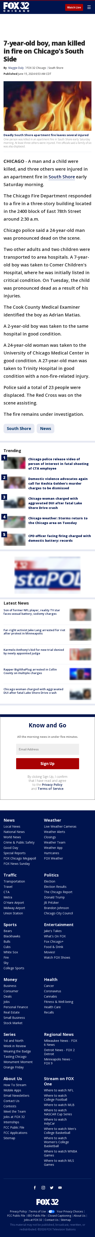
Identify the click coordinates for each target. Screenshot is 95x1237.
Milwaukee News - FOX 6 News (60, 1043)
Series (9, 1034)
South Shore (55, 68)
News (45, 428)
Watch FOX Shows (57, 957)
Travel (8, 886)
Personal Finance (16, 1007)
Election (49, 881)
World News (12, 837)
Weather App (53, 848)
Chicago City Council (58, 913)
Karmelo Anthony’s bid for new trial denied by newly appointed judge (34, 651)
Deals (8, 996)
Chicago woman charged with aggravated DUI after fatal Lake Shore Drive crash (55, 503)
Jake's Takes (53, 931)
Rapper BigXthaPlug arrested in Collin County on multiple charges (30, 671)
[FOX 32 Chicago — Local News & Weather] (16, 7)
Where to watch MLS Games (59, 1162)
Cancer (49, 986)
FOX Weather (53, 858)
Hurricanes (51, 853)
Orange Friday (14, 1067)
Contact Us (11, 1101)
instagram (43, 1187)
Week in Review (15, 1046)
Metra (8, 897)
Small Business (14, 1017)
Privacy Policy (52, 784)
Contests (10, 1106)
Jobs (7, 1002)
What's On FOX (55, 936)
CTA (7, 892)
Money (10, 979)
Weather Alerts (54, 832)
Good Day (11, 848)
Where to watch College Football (55, 1097)
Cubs (7, 947)
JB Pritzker (51, 902)
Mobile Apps (12, 1090)
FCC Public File (14, 1127)
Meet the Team (15, 1111)
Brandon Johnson (56, 908)
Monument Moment (18, 1062)
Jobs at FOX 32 (14, 1117)
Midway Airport (14, 908)
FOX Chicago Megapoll (20, 858)
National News (14, 832)
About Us (13, 1078)
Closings (50, 837)
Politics (51, 875)
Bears (8, 931)
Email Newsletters (16, 1095)
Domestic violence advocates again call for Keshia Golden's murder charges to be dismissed (58, 483)
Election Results (55, 886)
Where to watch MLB (59, 1105)
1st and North (13, 1041)
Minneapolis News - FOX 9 (58, 1061)
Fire (6, 957)
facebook (34, 1187)
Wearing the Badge (17, 1051)
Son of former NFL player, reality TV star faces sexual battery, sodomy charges (32, 612)
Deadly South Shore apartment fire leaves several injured (46, 135)
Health (50, 979)
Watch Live (74, 7)
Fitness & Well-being (58, 1002)
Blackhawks (12, 936)
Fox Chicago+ (54, 941)
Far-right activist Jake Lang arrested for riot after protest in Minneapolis (34, 632)
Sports (10, 924)
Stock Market (13, 1023)
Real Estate (12, 1012)
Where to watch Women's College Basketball (56, 1142)
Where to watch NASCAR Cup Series (58, 1112)
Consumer (11, 991)
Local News (12, 826)
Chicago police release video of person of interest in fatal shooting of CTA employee (58, 463)
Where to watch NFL (59, 1090)
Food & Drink (53, 947)
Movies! (49, 952)
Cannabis (50, 996)
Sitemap (9, 1138)
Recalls (49, 1012)
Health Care (52, 1007)
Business (10, 986)
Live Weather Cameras (60, 826)
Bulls (7, 941)
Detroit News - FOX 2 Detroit (59, 1052)
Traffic (10, 875)
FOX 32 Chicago (36, 68)
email (60, 1187)
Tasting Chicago (15, 1056)
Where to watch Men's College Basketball (60, 1131)
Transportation (14, 881)
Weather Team (54, 842)
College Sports (14, 968)
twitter (51, 1187)
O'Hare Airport (14, 902)
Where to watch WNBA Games (60, 1153)
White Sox (11, 952)
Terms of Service (50, 788)
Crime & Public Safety (19, 842)
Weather (52, 820)
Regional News (59, 1034)
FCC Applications (15, 1133)
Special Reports (15, 853)
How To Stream (15, 1085)
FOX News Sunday (17, 863)
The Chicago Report (58, 892)
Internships (11, 1122)
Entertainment (59, 924)
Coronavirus (52, 991)
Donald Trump (54, 897)
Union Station (13, 913)
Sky (6, 963)
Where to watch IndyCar (55, 1121)
